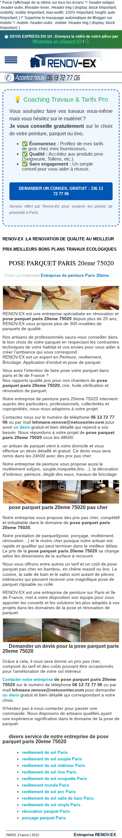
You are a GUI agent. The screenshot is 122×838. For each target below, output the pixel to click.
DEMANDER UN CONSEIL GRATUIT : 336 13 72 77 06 (61, 191)
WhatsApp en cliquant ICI (57, 41)
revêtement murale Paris (45, 785)
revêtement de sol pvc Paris (49, 791)
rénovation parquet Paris (46, 811)
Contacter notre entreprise (28, 679)
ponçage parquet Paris (44, 818)
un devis (22, 427)
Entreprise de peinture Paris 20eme (75, 275)
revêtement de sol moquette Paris (54, 778)
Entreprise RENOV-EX (95, 834)
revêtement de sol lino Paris (49, 772)
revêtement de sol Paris (45, 752)
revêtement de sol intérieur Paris (53, 765)
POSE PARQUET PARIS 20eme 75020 (61, 262)
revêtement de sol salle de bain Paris (58, 798)
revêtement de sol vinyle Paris (51, 804)
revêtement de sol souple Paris (52, 759)
